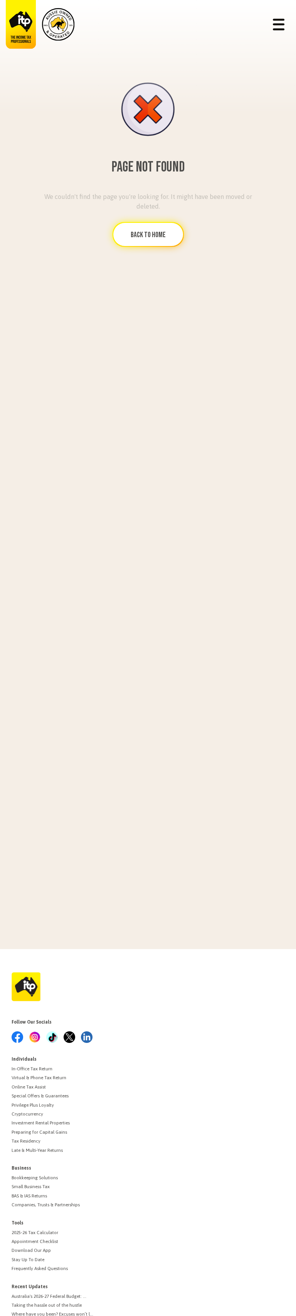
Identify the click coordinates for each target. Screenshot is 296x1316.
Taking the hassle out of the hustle (47, 1305)
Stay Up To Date (28, 1259)
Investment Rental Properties (41, 1123)
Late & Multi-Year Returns (37, 1150)
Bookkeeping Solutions (35, 1177)
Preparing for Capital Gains (39, 1132)
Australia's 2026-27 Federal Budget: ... (49, 1296)
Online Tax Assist (29, 1087)
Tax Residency (26, 1141)
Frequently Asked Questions (40, 1268)
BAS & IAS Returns (29, 1196)
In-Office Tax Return (32, 1068)
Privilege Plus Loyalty (33, 1105)
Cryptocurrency (27, 1114)
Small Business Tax (31, 1186)
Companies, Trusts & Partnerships (46, 1204)
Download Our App (31, 1250)
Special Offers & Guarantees (40, 1096)
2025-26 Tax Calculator (35, 1232)
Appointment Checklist (35, 1241)
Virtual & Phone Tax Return (39, 1077)
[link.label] (17, 1037)
